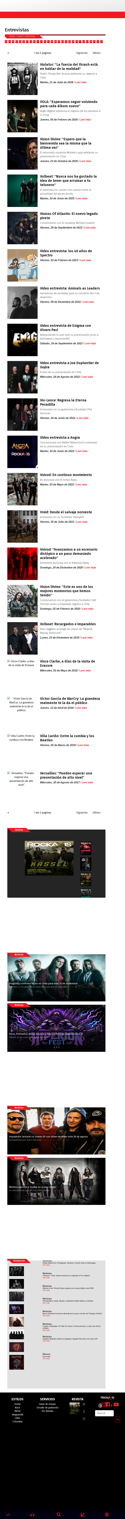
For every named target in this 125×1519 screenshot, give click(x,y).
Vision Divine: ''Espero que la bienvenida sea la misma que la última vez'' (65, 143)
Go (117, 1419)
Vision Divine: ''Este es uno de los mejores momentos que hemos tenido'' (66, 591)
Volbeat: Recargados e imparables (68, 624)
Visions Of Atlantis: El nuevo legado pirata (69, 216)
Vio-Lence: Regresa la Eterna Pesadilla (63, 402)
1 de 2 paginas (42, 52)
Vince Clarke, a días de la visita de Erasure (67, 663)
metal (19, 36)
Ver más (46, 1265)
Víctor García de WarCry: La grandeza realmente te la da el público (70, 701)
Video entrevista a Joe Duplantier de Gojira (69, 365)
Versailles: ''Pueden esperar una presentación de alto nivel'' (66, 775)
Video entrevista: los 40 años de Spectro (66, 253)
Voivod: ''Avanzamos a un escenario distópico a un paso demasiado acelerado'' (68, 553)
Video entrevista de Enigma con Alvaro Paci (65, 328)
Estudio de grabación (47, 1407)
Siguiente (82, 52)
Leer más (81, 82)
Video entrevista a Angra (60, 437)
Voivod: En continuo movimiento (66, 475)
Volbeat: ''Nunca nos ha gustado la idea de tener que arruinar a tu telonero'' (68, 180)
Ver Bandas (47, 1411)
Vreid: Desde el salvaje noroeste (66, 512)
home (12, 36)
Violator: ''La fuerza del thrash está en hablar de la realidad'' (69, 66)
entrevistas (30, 36)
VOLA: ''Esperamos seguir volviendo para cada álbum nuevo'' (68, 104)
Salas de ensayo (47, 1404)
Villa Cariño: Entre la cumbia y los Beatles (67, 738)
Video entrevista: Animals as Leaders (70, 288)
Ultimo (96, 52)
